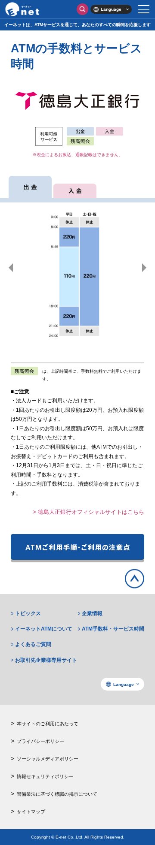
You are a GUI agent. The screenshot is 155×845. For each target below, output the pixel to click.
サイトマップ (31, 811)
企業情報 (92, 613)
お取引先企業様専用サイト (46, 660)
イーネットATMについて (43, 628)
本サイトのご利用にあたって (47, 723)
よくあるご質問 (33, 644)
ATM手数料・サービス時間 (113, 628)
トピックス (28, 613)
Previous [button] (10, 267)
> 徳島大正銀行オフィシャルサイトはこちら (88, 512)
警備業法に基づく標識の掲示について (57, 794)
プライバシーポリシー (40, 741)
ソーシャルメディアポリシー (47, 758)
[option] (77, 268)
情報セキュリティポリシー (45, 776)
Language (111, 9)
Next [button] (144, 267)
